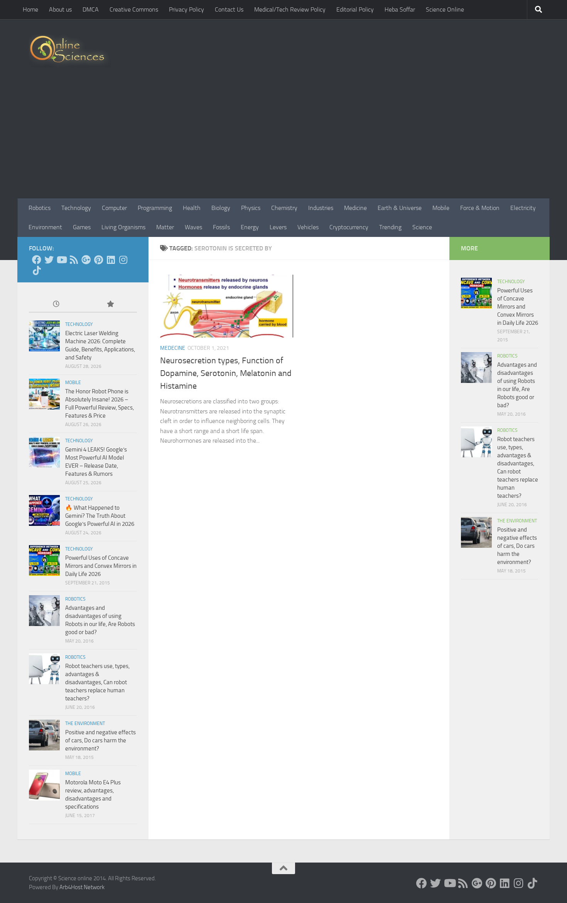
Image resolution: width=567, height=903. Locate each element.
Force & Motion (480, 207)
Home (30, 9)
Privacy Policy (186, 9)
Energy (250, 227)
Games (82, 227)
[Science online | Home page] (70, 51)
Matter (165, 227)
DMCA (91, 9)
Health (192, 207)
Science (422, 227)
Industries (320, 207)
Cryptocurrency (348, 227)
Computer (114, 207)
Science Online (445, 9)
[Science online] (36, 259)
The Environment (85, 723)
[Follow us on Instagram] (123, 259)
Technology (76, 207)
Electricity (523, 207)
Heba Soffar (400, 9)
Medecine (172, 348)
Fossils (221, 227)
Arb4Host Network (82, 887)
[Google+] (86, 259)
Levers (278, 227)
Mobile (440, 207)
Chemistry (284, 207)
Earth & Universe (400, 207)
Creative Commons (134, 9)
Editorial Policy (355, 9)
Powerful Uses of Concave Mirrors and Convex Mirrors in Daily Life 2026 (101, 565)
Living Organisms (123, 227)
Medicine (355, 207)
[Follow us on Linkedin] (110, 259)
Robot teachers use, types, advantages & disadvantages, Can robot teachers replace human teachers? (97, 682)
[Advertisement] (283, 141)
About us (60, 9)
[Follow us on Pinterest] (98, 259)
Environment (45, 227)
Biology (220, 207)
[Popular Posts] (110, 304)
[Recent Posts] (56, 304)
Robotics (40, 207)
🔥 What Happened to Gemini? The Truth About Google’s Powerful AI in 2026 (99, 515)
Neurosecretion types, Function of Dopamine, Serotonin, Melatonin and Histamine (226, 373)
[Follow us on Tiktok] (36, 270)
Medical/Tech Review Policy (290, 9)
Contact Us (229, 9)
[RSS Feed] (73, 259)
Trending (390, 227)
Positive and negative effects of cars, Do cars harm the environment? (100, 740)
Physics (250, 207)
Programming (155, 207)
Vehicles (308, 227)
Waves (193, 227)
